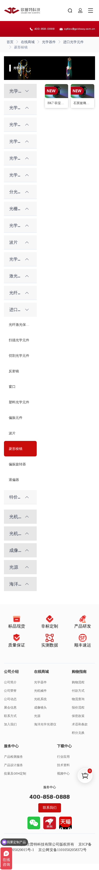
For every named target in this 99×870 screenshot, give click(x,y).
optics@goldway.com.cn (79, 28)
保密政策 (78, 716)
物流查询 (78, 699)
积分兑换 (78, 733)
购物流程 (78, 682)
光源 (37, 716)
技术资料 (63, 765)
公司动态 (10, 699)
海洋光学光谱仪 (45, 724)
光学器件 (49, 42)
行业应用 (63, 757)
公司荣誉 (10, 691)
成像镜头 (40, 707)
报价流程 (78, 707)
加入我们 (10, 724)
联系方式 (10, 716)
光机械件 (40, 691)
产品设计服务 (13, 765)
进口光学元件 (73, 42)
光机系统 (40, 699)
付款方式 (78, 691)
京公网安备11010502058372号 (62, 850)
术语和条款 (80, 724)
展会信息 (10, 707)
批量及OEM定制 (15, 773)
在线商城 (28, 42)
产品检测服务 (13, 757)
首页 (10, 42)
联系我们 (49, 808)
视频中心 (63, 773)
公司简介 (10, 682)
